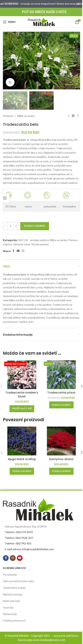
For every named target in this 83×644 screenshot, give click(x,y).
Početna (8, 115)
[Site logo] (41, 21)
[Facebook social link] (13, 251)
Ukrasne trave (21, 244)
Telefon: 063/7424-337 (19, 537)
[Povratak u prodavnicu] (73, 116)
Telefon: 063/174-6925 (19, 532)
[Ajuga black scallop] (22, 441)
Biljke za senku (26, 115)
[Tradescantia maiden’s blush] (22, 374)
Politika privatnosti (14, 620)
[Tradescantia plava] (61, 374)
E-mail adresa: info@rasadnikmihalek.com (29, 549)
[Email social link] (18, 251)
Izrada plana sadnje (14, 587)
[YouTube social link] (20, 558)
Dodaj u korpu (34, 225)
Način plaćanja (11, 600)
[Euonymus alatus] (61, 441)
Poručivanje (10, 574)
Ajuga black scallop (22, 459)
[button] (7, 60)
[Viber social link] (23, 251)
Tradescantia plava (61, 392)
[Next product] (77, 116)
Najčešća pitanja (12, 594)
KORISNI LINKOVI (14, 568)
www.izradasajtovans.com (49, 640)
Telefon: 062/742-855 (18, 543)
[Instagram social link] (13, 558)
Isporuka (8, 607)
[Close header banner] (78, 4)
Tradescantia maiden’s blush (21, 394)
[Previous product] (68, 116)
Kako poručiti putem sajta (18, 581)
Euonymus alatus (61, 459)
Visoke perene (40, 244)
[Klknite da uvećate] (10, 82)
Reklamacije (10, 614)
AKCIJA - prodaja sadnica (33, 240)
